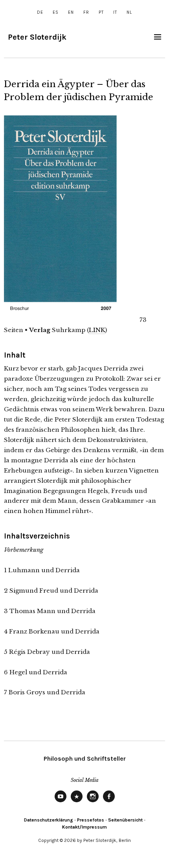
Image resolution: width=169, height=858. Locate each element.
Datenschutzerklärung (48, 820)
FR (86, 12)
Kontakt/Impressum (84, 827)
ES (56, 12)
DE (40, 12)
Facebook (109, 801)
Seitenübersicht (125, 820)
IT (115, 12)
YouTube (60, 801)
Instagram (93, 801)
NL (129, 12)
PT (101, 12)
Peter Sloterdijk (37, 37)
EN (71, 12)
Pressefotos (90, 820)
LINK (97, 330)
